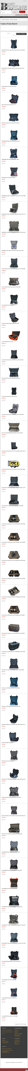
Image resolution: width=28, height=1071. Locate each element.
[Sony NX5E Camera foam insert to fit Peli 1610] (14, 846)
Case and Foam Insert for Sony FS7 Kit (9, 396)
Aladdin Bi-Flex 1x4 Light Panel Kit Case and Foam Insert (13, 68)
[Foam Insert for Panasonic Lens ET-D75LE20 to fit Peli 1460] (14, 536)
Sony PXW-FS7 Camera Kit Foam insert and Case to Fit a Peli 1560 (15, 943)
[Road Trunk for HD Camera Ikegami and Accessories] (14, 828)
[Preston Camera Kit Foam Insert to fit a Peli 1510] (14, 791)
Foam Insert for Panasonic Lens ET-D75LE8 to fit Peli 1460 (13, 633)
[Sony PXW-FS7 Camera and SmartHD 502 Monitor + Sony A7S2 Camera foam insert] (14, 919)
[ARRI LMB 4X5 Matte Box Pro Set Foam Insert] (14, 135)
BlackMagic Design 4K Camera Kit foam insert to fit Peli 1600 (13, 195)
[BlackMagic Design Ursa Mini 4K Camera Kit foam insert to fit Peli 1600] (14, 208)
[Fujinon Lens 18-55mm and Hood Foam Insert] (14, 682)
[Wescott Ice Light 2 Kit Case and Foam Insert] (14, 117)
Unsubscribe (4, 1042)
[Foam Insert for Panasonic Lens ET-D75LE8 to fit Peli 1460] (14, 627)
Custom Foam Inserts (5, 19)
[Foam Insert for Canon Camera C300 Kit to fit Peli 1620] (14, 500)
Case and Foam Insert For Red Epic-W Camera (11, 378)
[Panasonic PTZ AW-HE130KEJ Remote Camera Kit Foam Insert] (14, 773)
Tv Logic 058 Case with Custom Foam (9, 997)
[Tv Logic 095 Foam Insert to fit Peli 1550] (14, 1010)
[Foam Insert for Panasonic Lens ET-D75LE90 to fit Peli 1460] (14, 646)
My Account (17, 1040)
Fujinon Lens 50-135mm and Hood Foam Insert (11, 706)
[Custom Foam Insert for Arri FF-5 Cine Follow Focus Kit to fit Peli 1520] (14, 445)
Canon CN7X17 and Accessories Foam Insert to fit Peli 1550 (13, 268)
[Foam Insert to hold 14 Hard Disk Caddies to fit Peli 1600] (14, 664)
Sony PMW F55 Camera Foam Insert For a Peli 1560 (12, 870)
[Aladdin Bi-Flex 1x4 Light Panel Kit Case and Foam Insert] (14, 62)
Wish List (16, 1042)
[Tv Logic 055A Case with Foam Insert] (14, 974)
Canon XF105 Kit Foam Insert (7, 341)
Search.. (15, 12)
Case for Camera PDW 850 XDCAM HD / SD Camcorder (12, 432)
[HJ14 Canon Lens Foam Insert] (14, 755)
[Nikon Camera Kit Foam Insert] (14, 99)
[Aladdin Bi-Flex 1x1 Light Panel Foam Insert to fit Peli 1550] (14, 44)
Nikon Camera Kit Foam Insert (8, 104)
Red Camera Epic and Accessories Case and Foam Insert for (13, 815)
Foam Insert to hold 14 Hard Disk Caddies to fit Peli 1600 (13, 669)
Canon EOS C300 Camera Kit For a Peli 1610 (10, 323)
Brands (3, 1040)
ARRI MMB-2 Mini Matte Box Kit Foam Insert (10, 159)
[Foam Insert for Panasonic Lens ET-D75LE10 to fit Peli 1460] (14, 518)
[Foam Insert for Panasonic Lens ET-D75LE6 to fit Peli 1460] (14, 609)
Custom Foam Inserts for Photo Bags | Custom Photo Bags (13, 469)
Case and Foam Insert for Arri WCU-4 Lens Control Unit (12, 359)
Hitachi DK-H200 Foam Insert (7, 742)
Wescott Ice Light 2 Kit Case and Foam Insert (10, 122)
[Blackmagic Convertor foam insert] (14, 172)
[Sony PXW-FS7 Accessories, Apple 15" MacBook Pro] (14, 901)
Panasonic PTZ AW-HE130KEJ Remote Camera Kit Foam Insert (14, 779)
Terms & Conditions (18, 1033)
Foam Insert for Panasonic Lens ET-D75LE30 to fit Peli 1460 (13, 560)
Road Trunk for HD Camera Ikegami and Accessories (12, 833)
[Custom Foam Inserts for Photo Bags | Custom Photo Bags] (14, 463)
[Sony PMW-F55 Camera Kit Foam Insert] (14, 883)
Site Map (16, 1032)
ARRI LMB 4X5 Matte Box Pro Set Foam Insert (11, 141)
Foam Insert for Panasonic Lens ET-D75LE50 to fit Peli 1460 (13, 596)
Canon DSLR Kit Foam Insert (7, 305)
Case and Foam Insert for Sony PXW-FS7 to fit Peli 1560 (12, 414)
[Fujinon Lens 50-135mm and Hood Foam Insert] (14, 700)
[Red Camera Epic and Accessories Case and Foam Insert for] (14, 810)
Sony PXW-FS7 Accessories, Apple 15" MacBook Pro (12, 906)
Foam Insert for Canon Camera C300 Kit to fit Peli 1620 (12, 505)
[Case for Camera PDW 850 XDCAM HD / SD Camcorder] (14, 427)
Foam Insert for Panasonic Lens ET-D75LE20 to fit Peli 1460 (13, 542)
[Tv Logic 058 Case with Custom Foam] (14, 992)
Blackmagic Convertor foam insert (8, 177)
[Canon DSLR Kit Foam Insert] (14, 299)
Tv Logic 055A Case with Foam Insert (9, 979)
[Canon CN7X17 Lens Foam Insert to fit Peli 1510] (14, 281)
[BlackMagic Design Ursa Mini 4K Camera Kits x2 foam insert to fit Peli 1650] (14, 226)
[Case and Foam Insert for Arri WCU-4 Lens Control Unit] (14, 354)
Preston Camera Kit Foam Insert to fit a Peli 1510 (11, 797)
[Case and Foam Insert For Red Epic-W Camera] (14, 372)
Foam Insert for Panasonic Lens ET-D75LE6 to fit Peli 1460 (13, 615)
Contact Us (17, 1030)
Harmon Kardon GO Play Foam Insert (9, 86)
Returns (16, 1031)
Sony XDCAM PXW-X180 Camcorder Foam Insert (11, 961)
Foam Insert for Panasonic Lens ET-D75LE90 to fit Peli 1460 (13, 651)
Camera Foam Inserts (13, 19)
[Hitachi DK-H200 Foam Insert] (14, 737)
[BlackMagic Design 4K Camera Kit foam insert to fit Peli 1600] (14, 190)
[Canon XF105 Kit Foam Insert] (14, 336)
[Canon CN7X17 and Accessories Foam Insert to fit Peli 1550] (14, 263)
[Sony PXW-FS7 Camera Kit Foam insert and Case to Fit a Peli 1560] (14, 937)
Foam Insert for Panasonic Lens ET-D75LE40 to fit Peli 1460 (13, 578)
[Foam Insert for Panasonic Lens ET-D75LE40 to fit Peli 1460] (14, 573)
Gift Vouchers (5, 1041)
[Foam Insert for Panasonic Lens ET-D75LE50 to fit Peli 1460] (14, 591)
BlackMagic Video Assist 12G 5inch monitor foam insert (13, 250)
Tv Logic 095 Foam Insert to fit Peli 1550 (9, 1016)
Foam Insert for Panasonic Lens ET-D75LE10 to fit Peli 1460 (13, 523)
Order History (17, 1041)
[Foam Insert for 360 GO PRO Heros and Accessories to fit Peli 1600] (14, 482)
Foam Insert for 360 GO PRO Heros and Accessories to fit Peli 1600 (15, 487)
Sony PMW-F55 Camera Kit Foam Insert (9, 888)
